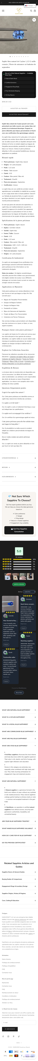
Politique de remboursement (11, 963)
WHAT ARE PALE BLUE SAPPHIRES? (14, 739)
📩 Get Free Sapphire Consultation (19, 530)
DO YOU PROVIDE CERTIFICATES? (13, 843)
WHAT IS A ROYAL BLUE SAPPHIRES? (15, 724)
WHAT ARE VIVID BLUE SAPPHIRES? (14, 746)
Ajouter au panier (19, 108)
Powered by (19, 688)
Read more (6, 640)
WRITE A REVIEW (19, 584)
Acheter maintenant (19, 114)
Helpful (6, 644)
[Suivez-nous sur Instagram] (8, 1036)
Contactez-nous (29, 361)
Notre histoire (6, 959)
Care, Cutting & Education (10, 900)
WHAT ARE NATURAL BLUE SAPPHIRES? (16, 710)
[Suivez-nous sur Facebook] (3, 1036)
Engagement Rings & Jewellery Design (14, 886)
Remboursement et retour (10, 993)
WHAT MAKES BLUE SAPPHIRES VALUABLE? (17, 828)
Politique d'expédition (9, 966)
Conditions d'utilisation (9, 996)
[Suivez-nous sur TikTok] (19, 1036)
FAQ (3, 969)
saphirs (30, 934)
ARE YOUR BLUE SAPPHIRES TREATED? (15, 821)
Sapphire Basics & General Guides (13, 872)
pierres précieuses (20, 919)
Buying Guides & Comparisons (12, 879)
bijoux (10, 931)
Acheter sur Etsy (7, 1003)
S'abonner (10, 1029)
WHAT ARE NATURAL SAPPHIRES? (14, 781)
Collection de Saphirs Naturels (11, 359)
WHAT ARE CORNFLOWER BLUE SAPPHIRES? (18, 731)
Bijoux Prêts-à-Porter (16, 361)
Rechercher (5, 983)
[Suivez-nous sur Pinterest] (14, 1036)
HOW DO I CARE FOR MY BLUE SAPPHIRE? (17, 835)
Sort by (20, 592)
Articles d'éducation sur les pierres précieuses (16, 364)
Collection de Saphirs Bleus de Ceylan (22, 357)
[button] (7, 576)
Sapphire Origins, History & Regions (14, 893)
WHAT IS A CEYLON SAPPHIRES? (13, 717)
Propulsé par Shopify (25, 1047)
